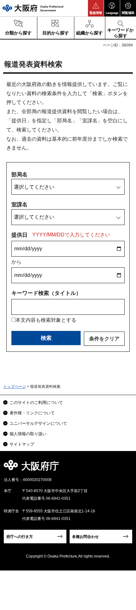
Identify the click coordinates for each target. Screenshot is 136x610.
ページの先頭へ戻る (123, 468)
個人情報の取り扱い (27, 433)
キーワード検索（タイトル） (46, 293)
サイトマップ (21, 444)
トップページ (14, 386)
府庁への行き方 (19, 536)
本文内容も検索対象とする (45, 320)
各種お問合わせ (85, 536)
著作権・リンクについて (32, 413)
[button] (96, 8)
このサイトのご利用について (36, 402)
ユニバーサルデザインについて (38, 423)
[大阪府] (33, 8)
